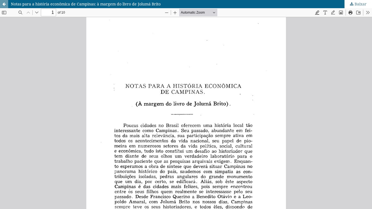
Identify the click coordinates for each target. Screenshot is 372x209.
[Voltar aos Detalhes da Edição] (4, 4)
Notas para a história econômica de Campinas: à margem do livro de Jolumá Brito (86, 4)
